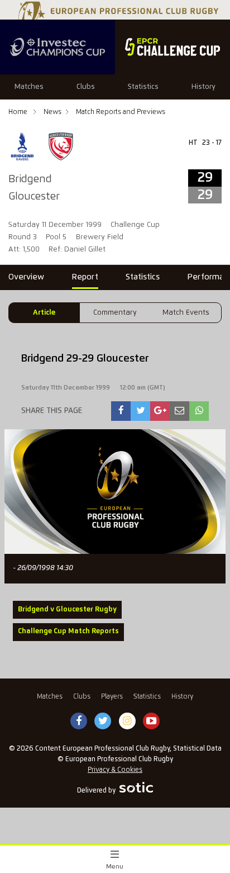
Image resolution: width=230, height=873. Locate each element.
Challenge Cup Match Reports (68, 631)
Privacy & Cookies (115, 770)
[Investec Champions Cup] (57, 47)
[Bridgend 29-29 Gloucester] (121, 411)
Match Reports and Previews (120, 112)
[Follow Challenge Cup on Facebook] (79, 722)
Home (18, 112)
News (52, 112)
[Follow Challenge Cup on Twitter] (103, 722)
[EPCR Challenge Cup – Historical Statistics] (172, 47)
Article (44, 312)
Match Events (185, 312)
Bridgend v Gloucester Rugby (67, 609)
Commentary (115, 312)
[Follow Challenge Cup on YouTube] (151, 722)
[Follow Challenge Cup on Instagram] (127, 722)
